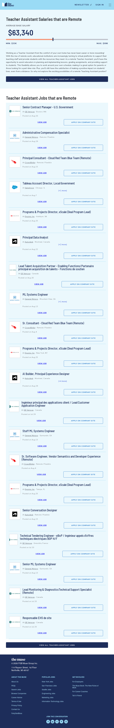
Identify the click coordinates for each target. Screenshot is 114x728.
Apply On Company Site (83, 122)
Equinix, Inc (30, 216)
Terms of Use (16, 701)
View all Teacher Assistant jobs (57, 79)
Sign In (100, 5)
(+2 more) (62, 244)
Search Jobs (16, 689)
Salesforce (29, 188)
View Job (42, 122)
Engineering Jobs (48, 693)
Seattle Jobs (46, 689)
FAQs (13, 685)
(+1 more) (62, 190)
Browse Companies (18, 693)
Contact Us (15, 709)
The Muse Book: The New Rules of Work (85, 686)
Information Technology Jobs (53, 701)
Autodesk (29, 242)
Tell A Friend (77, 695)
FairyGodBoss (16, 713)
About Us (14, 681)
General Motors (31, 137)
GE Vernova (30, 112)
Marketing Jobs (47, 697)
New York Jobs (47, 681)
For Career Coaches (80, 691)
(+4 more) (62, 381)
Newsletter (82, 5)
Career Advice (16, 697)
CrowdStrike (30, 162)
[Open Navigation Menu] (110, 5)
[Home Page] (9, 5)
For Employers (77, 681)
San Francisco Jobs (49, 685)
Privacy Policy (16, 705)
